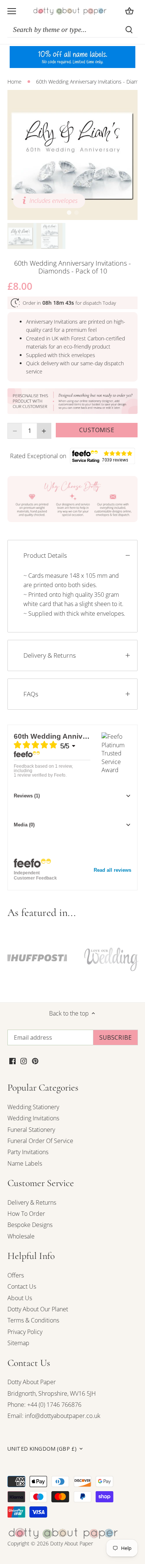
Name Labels (24, 1163)
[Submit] (129, 29)
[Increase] (44, 430)
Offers (15, 1275)
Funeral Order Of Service (40, 1141)
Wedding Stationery (33, 1107)
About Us (19, 1298)
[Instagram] (23, 1060)
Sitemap (18, 1343)
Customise (96, 430)
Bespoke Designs (29, 1225)
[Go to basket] (129, 11)
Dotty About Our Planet (37, 1309)
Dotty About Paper (31, 1382)
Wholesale (21, 1236)
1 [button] (68, 212)
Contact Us (21, 1286)
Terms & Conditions (33, 1320)
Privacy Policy (24, 1332)
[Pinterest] (35, 1060)
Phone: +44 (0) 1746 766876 (44, 1405)
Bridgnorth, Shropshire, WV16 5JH (51, 1393)
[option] (72, 155)
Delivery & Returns (49, 655)
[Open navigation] (11, 11)
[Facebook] (12, 1060)
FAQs (30, 694)
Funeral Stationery (31, 1130)
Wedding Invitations (33, 1118)
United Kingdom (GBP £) (42, 1448)
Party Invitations (27, 1152)
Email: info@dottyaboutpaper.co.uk (53, 1416)
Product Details (45, 555)
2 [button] (76, 212)
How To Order (26, 1214)
